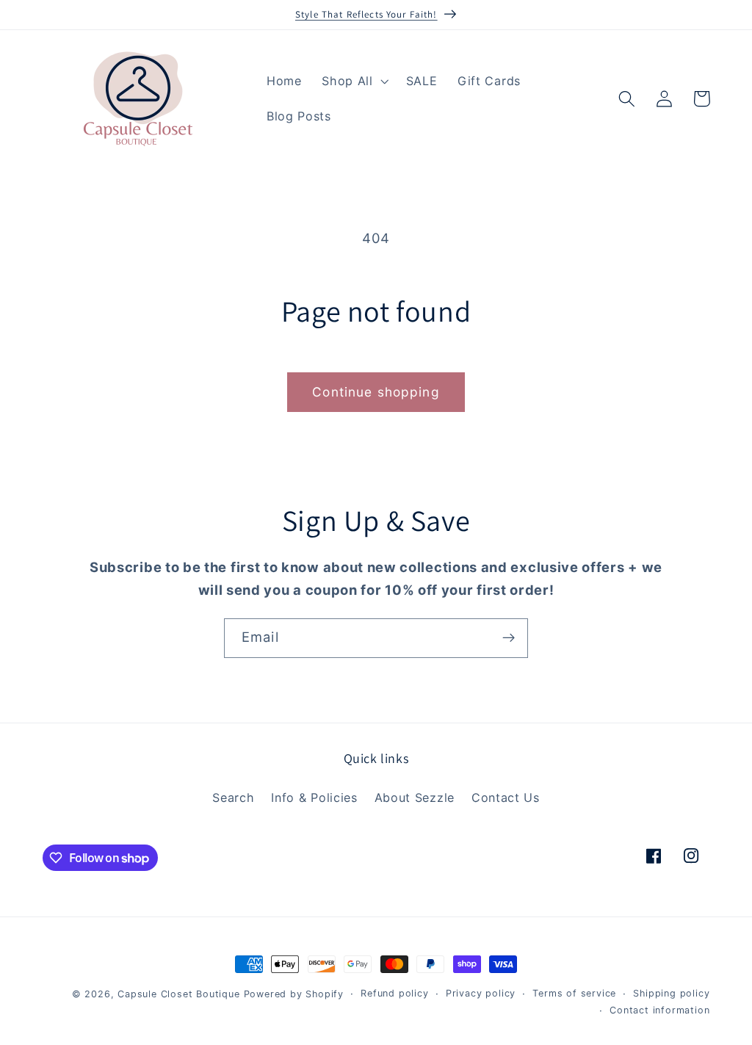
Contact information (659, 1010)
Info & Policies (314, 797)
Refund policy (394, 993)
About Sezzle (415, 797)
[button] (353, 81)
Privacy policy (481, 993)
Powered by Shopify (294, 993)
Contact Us (505, 797)
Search (233, 797)
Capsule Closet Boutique (179, 993)
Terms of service (574, 993)
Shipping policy (671, 993)
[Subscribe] (508, 638)
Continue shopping (376, 391)
